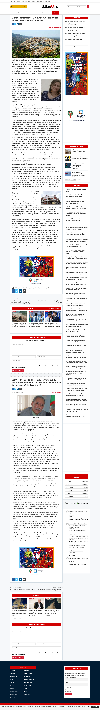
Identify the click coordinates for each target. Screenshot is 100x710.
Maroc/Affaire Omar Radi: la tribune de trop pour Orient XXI (76, 288)
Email (66, 682)
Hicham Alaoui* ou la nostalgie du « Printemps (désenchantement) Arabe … (76, 234)
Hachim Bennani (73, 558)
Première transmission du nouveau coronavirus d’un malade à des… (76, 415)
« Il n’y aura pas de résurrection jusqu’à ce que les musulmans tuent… (75, 251)
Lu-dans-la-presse (28, 679)
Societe (12, 685)
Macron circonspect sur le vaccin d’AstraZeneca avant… (76, 202)
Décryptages (17, 1)
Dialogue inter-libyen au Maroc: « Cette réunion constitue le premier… (77, 257)
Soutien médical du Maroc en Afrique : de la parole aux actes (77, 330)
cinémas (16, 287)
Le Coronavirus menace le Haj (74, 420)
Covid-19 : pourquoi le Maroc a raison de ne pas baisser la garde (77, 325)
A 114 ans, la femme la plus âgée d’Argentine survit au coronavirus (22, 590)
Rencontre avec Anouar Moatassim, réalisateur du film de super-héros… (76, 273)
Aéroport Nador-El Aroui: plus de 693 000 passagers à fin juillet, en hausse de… (76, 35)
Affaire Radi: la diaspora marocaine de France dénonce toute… (76, 278)
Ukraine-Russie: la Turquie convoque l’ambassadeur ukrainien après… (75, 41)
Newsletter (48, 1)
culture (21, 287)
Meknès (36, 287)
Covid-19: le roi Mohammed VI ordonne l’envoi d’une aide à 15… (75, 351)
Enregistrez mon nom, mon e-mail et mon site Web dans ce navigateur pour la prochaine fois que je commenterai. (35, 366)
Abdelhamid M (72, 523)
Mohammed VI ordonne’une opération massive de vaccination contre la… (77, 240)
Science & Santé (32, 1)
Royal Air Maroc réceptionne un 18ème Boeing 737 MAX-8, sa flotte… (78, 175)
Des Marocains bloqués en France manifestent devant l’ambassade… (76, 356)
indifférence (27, 287)
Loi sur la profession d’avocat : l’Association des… (79, 151)
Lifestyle (75, 13)
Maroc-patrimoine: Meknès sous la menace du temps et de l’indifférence (50, 590)
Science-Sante (14, 694)
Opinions (12, 697)
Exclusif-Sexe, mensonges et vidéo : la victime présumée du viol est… (77, 304)
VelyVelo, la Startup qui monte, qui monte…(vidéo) (50, 301)
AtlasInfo (69, 687)
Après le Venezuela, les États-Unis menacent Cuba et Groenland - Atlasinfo (77, 547)
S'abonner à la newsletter (18, 7)
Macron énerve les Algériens (74, 224)
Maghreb (16, 13)
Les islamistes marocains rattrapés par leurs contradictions (76, 219)
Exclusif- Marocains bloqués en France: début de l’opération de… (75, 335)
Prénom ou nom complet (70, 677)
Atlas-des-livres (27, 682)
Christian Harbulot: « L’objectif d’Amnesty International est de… (75, 315)
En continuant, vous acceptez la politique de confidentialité (75, 690)
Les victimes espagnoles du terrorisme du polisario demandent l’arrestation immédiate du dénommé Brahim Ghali (22, 302)
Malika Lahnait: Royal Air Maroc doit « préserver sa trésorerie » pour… (76, 389)
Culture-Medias (57, 27)
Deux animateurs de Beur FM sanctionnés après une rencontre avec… (76, 213)
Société (48, 13)
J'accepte (94, 706)
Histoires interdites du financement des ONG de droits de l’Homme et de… (77, 309)
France (24, 13)
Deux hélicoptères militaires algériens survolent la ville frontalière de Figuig (78, 513)
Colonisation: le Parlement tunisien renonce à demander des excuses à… (77, 361)
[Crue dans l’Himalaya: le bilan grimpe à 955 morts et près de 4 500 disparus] (19, 316)
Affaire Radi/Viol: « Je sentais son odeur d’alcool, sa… (75, 294)
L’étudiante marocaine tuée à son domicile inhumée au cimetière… (76, 394)
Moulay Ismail (42, 287)
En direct (54, 392)
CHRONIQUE (26, 694)
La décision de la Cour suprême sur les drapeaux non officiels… (76, 379)
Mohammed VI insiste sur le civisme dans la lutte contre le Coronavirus (76, 283)
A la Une (51, 27)
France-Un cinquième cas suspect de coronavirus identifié (77, 410)
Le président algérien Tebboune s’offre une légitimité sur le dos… (75, 384)
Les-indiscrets (27, 685)
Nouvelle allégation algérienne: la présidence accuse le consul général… (76, 373)
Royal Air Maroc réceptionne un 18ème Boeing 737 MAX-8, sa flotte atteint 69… (76, 29)
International (31, 13)
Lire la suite (50, 708)
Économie (40, 13)
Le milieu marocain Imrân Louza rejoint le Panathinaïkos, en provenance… (79, 166)
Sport (81, 13)
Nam (70, 511)
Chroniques (24, 1)
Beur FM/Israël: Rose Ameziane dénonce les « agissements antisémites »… (75, 196)
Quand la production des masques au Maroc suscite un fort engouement (77, 367)
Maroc (32, 287)
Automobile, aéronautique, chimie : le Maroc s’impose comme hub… (80, 158)
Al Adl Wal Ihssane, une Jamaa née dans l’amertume (76, 268)
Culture (55, 13)
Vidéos (68, 13)
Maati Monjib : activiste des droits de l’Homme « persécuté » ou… (76, 245)
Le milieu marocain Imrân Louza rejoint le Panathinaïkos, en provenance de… (76, 22)
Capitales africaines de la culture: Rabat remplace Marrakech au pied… (77, 399)
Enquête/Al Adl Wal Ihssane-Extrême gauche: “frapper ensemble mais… (77, 262)
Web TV (25, 688)
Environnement (40, 1)
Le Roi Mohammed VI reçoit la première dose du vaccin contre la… (76, 207)
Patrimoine (49, 287)
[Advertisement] (77, 447)
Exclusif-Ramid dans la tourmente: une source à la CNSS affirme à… (76, 341)
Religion (62, 13)
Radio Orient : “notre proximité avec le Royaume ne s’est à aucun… (77, 228)
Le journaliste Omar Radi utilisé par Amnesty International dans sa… (76, 320)
